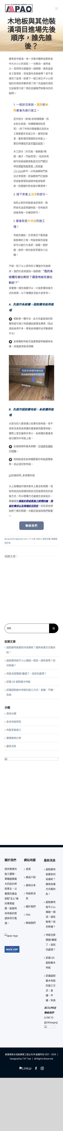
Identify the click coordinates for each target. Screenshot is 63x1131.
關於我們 (31, 906)
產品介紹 (31, 877)
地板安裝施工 (13, 729)
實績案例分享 (13, 738)
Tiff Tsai (26, 1058)
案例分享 (31, 885)
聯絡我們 (31, 922)
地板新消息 (31, 896)
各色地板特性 (13, 721)
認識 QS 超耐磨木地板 (18, 681)
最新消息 (11, 746)
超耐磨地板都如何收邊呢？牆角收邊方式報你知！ (51, 881)
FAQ (28, 914)
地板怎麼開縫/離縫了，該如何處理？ (26, 673)
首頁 (28, 869)
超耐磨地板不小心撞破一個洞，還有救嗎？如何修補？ (51, 914)
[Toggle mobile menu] (56, 8)
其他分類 (46, 539)
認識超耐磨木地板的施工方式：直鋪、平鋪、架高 (51, 988)
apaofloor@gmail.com (17, 539)
